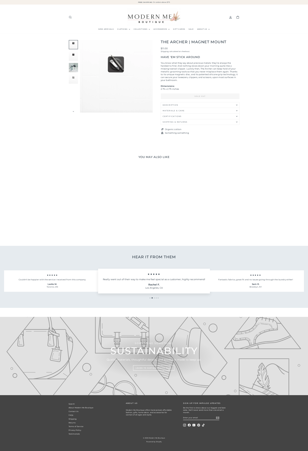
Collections (141, 29)
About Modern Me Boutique (81, 408)
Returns (72, 423)
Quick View (89, 223)
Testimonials (74, 434)
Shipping (165, 51)
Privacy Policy (75, 430)
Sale (191, 29)
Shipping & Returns (175, 122)
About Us (202, 29)
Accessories (161, 29)
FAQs (71, 415)
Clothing (122, 29)
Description (170, 105)
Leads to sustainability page (154, 368)
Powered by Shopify (154, 442)
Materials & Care (174, 111)
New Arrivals (106, 29)
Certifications (172, 116)
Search (72, 404)
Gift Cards (179, 29)
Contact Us (73, 411)
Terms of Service (76, 426)
